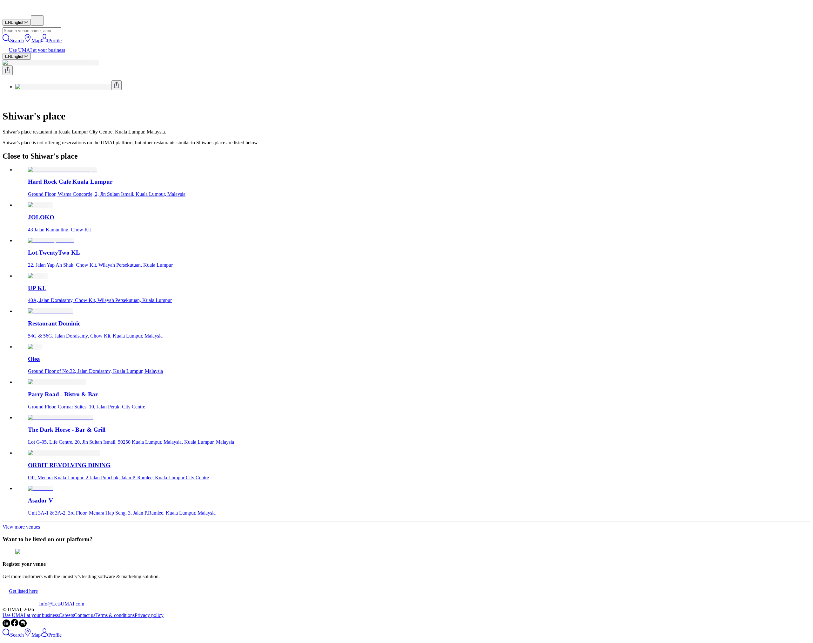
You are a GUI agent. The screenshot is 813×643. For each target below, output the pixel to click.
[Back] (5, 100)
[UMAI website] (21, 603)
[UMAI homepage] (21, 12)
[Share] (8, 70)
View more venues (21, 527)
